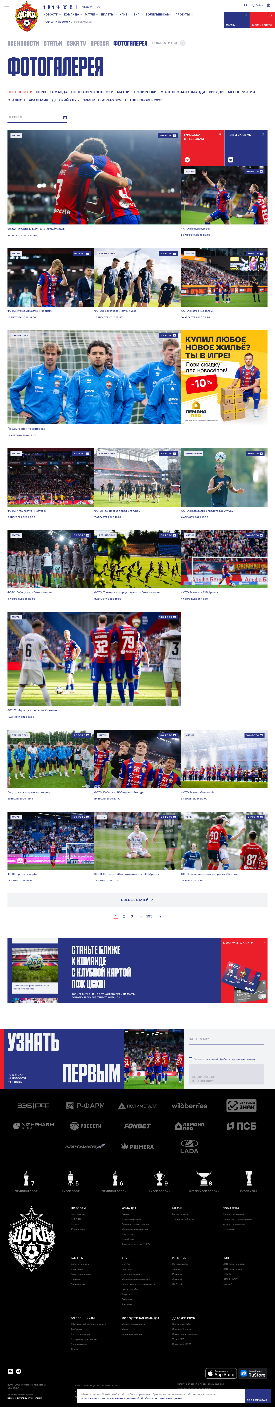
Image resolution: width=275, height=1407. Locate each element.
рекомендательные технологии (24, 1398)
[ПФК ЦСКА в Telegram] (18, 1371)
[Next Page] (159, 917)
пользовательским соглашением (102, 1398)
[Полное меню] (6, 5)
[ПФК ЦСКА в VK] (10, 1371)
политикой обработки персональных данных (231, 1059)
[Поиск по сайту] (246, 5)
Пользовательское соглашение (194, 1388)
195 (149, 916)
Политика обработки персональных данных (200, 1384)
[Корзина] (269, 5)
